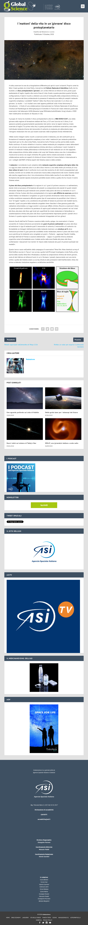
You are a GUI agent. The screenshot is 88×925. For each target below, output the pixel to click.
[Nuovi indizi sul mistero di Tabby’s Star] (25, 429)
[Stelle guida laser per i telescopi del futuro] (63, 398)
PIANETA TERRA (46, 917)
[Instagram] (47, 923)
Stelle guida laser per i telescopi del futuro (61, 412)
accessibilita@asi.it (44, 819)
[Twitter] (43, 923)
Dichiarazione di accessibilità (44, 810)
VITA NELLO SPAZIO (35, 917)
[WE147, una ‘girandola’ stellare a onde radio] (63, 429)
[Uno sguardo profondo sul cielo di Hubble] (25, 398)
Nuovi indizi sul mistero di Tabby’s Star (21, 443)
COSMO (54, 917)
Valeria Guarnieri (44, 857)
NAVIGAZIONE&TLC (63, 917)
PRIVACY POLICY (47, 920)
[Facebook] (40, 923)
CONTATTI (44, 815)
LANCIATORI (25, 917)
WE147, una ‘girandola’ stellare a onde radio (61, 443)
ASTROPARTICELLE (75, 917)
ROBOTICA (39, 920)
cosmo (52, 32)
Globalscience (47, 914)
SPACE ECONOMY (16, 917)
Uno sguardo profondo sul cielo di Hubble (23, 412)
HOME (8, 917)
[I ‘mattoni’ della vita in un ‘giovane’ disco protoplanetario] (44, 60)
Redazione (45, 32)
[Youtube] (50, 923)
